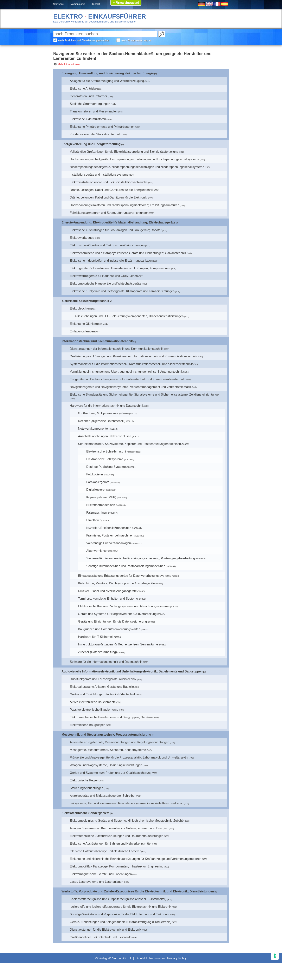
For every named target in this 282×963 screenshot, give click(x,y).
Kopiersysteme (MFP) (101, 497)
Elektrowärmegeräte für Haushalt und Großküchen (104, 276)
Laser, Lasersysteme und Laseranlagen (96, 881)
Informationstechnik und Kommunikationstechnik (97, 341)
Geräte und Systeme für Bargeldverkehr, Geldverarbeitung (117, 614)
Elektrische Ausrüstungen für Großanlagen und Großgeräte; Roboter (115, 230)
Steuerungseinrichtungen (86, 788)
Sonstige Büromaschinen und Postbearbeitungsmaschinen (125, 566)
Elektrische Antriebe (83, 88)
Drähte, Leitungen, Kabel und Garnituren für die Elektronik (108, 197)
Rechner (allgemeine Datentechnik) (102, 421)
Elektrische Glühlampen (86, 323)
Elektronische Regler (84, 780)
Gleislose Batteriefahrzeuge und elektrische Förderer (105, 851)
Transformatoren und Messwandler (93, 111)
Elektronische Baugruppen (87, 725)
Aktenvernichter (97, 550)
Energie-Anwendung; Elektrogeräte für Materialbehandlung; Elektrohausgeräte (118, 222)
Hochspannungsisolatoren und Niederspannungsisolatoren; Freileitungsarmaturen (124, 205)
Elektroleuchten (80, 308)
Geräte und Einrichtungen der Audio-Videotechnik (103, 694)
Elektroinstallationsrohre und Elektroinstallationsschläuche (109, 182)
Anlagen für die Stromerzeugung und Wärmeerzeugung (107, 81)
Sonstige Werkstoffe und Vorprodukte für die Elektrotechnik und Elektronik (119, 914)
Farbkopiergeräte (97, 482)
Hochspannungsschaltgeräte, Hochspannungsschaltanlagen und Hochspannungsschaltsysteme (134, 159)
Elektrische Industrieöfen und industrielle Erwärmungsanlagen (111, 260)
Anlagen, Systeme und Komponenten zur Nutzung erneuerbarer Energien (119, 828)
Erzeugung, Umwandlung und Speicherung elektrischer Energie (108, 73)
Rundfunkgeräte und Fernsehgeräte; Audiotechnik (103, 679)
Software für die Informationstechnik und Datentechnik (106, 661)
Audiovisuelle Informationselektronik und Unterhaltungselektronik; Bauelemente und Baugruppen (132, 671)
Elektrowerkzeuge (82, 237)
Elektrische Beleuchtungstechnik (85, 300)
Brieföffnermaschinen (100, 505)
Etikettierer (93, 520)
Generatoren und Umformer (88, 96)
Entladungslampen (82, 331)
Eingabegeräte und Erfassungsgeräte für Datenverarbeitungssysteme (124, 575)
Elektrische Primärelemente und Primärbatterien (102, 126)
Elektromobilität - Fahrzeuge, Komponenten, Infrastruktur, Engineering (116, 866)
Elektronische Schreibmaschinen (108, 451)
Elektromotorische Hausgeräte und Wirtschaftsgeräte (105, 283)
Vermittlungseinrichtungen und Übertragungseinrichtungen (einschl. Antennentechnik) (127, 371)
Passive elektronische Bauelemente (94, 709)
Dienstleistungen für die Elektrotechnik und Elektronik (105, 929)
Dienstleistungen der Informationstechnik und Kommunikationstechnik (117, 348)
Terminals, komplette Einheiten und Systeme (108, 598)
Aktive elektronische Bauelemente (93, 702)
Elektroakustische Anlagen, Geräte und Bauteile (102, 686)
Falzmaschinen (96, 512)
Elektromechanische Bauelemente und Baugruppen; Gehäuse (111, 717)
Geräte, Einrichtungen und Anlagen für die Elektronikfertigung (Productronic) (120, 922)
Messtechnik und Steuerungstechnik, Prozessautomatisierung (106, 734)
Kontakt (95, 4)
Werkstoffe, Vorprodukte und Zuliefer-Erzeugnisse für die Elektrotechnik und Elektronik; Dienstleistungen (138, 891)
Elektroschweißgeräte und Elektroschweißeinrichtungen (107, 245)
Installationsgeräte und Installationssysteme (99, 174)
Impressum (157, 958)
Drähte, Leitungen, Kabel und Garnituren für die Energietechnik (112, 189)
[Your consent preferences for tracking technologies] (275, 956)
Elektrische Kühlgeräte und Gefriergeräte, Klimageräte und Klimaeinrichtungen (122, 291)
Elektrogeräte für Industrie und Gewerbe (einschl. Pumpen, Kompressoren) (120, 268)
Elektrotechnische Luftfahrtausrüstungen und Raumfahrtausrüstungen (116, 836)
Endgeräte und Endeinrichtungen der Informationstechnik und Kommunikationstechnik (127, 379)
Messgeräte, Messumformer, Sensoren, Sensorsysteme (108, 749)
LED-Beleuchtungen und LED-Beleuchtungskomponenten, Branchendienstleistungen (127, 316)
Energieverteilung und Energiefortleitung (91, 144)
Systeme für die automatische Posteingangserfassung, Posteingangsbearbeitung (140, 558)
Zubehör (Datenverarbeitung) (97, 652)
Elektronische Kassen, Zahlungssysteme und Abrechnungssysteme (123, 606)
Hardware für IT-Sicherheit (95, 636)
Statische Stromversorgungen (90, 103)
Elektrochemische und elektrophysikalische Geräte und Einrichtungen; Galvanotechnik (128, 253)
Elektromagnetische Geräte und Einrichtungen (101, 874)
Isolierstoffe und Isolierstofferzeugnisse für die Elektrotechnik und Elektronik (120, 906)
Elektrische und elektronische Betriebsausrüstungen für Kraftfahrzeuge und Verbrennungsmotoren (135, 858)
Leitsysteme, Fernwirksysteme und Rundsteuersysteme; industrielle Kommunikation (126, 803)
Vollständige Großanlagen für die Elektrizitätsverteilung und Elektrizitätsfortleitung (124, 151)
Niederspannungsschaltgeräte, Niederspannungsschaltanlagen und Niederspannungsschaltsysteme (137, 167)
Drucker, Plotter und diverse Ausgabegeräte (107, 591)
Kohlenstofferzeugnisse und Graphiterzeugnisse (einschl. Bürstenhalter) (118, 899)
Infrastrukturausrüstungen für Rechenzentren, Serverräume (118, 644)
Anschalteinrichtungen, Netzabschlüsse (104, 436)
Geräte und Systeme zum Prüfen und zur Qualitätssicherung (110, 772)
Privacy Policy (177, 958)
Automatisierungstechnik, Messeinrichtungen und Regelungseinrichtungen (119, 742)
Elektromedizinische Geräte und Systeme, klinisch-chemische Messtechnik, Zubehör (127, 820)
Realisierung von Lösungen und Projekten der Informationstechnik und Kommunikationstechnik (133, 356)
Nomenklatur (77, 4)
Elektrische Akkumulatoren (88, 119)
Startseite (58, 4)
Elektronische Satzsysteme (104, 459)
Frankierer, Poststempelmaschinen (109, 535)
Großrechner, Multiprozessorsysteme (103, 413)
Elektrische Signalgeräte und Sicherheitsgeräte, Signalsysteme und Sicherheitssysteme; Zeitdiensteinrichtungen (145, 394)
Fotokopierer (94, 474)
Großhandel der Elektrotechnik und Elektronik (100, 937)
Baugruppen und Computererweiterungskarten (109, 629)
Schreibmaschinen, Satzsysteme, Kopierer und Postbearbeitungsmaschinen (129, 443)
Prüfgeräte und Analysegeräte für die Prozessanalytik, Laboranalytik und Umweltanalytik (129, 757)
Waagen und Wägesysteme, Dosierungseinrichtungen (106, 765)
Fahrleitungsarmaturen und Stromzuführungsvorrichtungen (109, 212)
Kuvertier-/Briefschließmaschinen (108, 527)
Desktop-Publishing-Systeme (106, 466)
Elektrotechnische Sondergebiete (85, 813)
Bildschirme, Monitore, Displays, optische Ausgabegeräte (116, 583)
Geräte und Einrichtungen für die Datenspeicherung (112, 621)
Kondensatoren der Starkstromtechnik (95, 134)
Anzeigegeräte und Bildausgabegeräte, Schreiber (102, 795)
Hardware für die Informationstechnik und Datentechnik (107, 405)
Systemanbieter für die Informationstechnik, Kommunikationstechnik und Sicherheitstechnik (131, 364)
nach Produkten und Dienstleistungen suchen (83, 40)
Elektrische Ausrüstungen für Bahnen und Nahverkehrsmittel (110, 843)
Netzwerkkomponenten (93, 428)
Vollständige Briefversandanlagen (108, 543)
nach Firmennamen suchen (136, 40)
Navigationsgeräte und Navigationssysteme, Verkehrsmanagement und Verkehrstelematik (130, 387)
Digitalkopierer (95, 489)
